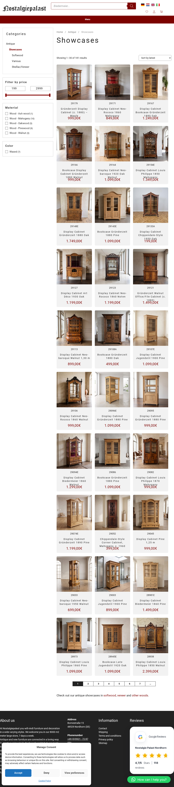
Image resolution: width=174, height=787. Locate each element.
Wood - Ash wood (20, 113)
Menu (87, 19)
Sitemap (103, 743)
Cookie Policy (45, 781)
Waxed (13, 151)
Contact (103, 728)
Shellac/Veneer (20, 66)
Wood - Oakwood (19, 123)
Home (60, 32)
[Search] (131, 6)
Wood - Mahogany (20, 118)
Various (16, 61)
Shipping (103, 732)
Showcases (15, 49)
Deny (46, 772)
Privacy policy (106, 739)
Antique (72, 32)
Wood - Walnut (18, 133)
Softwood (17, 55)
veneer (121, 695)
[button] (149, 779)
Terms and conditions (110, 735)
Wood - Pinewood (19, 128)
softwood (109, 695)
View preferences (74, 772)
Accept (18, 772)
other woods (140, 695)
